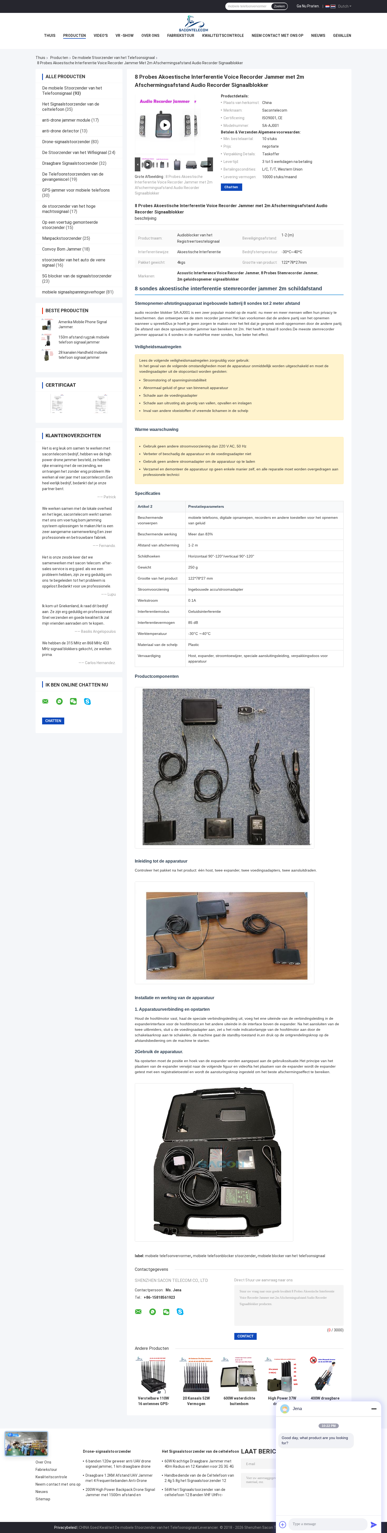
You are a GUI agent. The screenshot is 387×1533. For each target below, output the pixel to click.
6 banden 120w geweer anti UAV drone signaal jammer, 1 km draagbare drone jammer (118, 1464)
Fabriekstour (180, 35)
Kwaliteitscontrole (223, 35)
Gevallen (342, 35)
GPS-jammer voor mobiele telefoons (76, 190)
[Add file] (282, 1524)
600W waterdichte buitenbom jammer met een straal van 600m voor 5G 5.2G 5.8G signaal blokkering (239, 1401)
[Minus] (374, 1409)
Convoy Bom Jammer (61, 249)
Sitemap (43, 1499)
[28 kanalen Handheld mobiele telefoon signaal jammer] (47, 355)
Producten (74, 35)
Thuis (49, 35)
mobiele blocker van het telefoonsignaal (291, 1256)
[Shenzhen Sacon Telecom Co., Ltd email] (48, 701)
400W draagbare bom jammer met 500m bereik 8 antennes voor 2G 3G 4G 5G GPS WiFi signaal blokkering (325, 1401)
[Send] (374, 1524)
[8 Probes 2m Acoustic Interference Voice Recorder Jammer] (165, 125)
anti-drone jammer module (66, 120)
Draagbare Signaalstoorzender (70, 163)
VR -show (124, 35)
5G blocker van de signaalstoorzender (77, 275)
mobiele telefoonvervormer (168, 1256)
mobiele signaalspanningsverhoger (73, 292)
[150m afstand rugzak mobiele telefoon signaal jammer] (47, 340)
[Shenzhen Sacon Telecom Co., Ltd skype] (90, 701)
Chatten (231, 187)
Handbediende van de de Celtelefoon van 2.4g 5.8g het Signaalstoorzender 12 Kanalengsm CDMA (199, 1478)
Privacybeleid (65, 1527)
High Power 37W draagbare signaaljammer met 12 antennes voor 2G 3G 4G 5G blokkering (282, 1401)
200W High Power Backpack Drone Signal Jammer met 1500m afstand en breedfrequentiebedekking (120, 1493)
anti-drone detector (60, 130)
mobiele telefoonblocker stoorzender (224, 1256)
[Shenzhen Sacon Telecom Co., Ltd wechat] (76, 701)
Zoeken (279, 6)
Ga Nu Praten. (308, 6)
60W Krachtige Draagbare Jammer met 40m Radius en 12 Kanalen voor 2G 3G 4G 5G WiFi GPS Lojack (199, 1464)
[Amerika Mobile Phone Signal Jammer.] (47, 324)
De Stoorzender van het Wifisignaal (74, 152)
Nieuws (318, 35)
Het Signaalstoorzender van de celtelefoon (200, 1451)
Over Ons (150, 35)
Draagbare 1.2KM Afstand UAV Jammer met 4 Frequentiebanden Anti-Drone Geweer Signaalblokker (119, 1478)
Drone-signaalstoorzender (66, 141)
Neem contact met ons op (277, 35)
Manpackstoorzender (62, 238)
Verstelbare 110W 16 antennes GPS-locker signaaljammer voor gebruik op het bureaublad (153, 1401)
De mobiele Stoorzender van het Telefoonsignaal (113, 58)
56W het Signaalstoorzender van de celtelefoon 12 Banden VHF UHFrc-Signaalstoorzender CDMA (195, 1493)
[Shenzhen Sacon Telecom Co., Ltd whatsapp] (62, 701)
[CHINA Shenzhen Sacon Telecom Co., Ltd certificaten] (57, 403)
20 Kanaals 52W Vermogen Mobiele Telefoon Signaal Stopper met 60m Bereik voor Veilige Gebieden (196, 1401)
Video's (101, 35)
